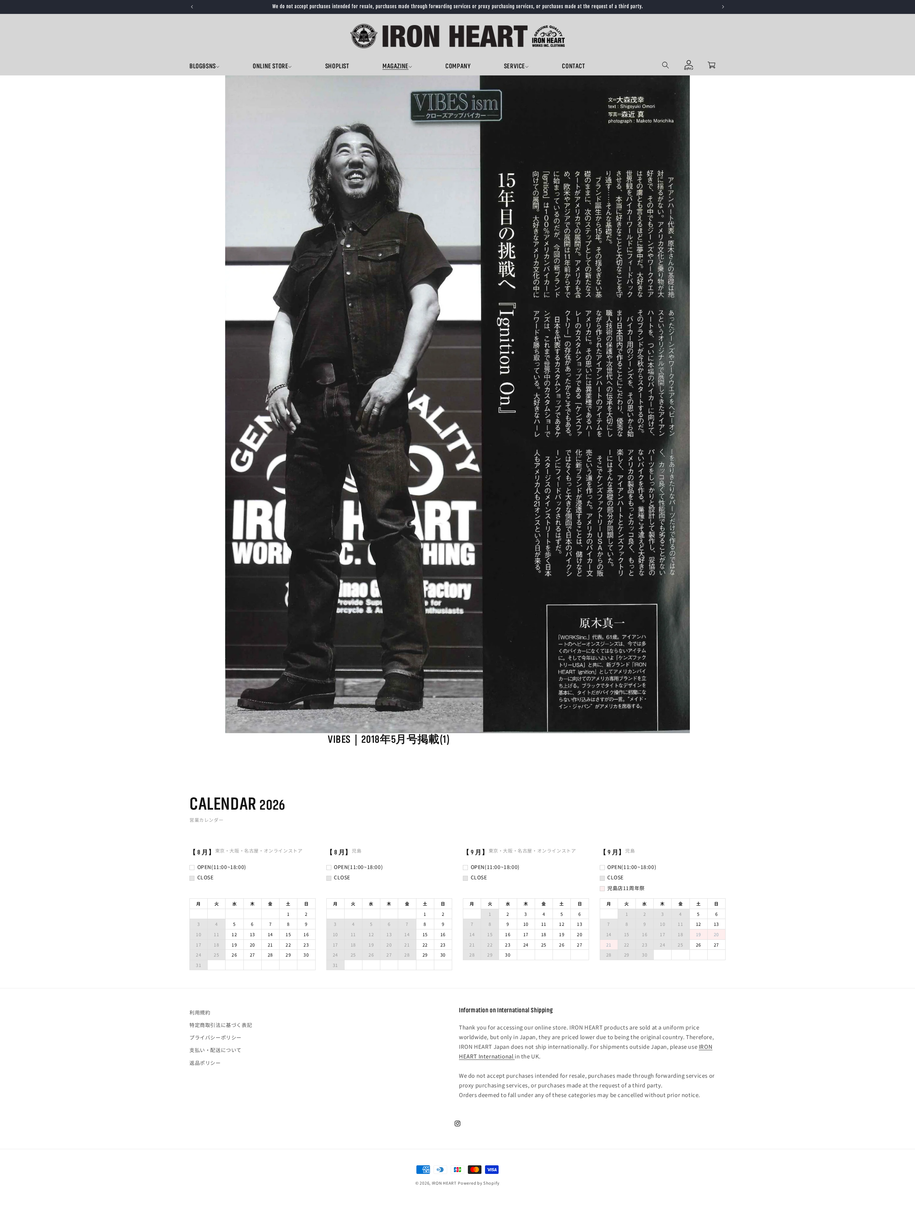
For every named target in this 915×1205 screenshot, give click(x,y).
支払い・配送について (215, 1050)
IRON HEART (444, 1183)
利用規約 (199, 1012)
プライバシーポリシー (215, 1037)
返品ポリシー (205, 1062)
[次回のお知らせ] (723, 7)
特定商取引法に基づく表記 (220, 1025)
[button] (221, 67)
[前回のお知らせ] (192, 7)
